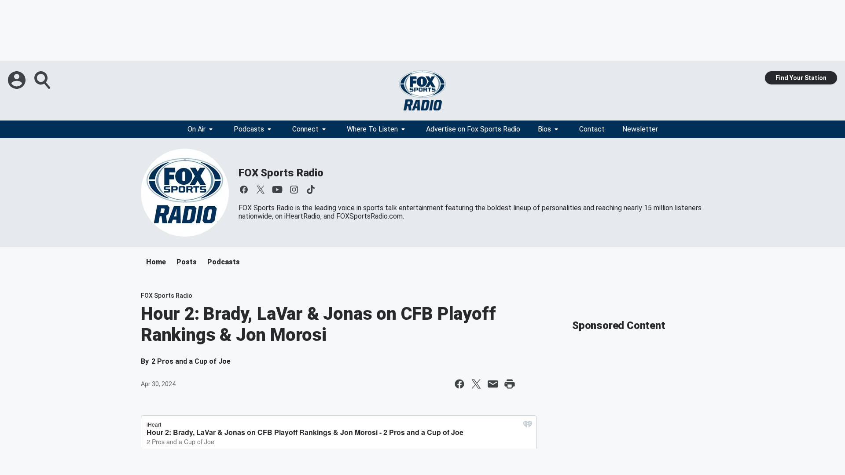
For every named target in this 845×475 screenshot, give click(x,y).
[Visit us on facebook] (244, 189)
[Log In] (17, 80)
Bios (544, 129)
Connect (305, 129)
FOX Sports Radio (281, 173)
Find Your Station (801, 77)
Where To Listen (372, 129)
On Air (196, 129)
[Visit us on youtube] (277, 189)
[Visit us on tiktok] (310, 189)
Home (156, 262)
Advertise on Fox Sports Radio (473, 129)
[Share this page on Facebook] (459, 384)
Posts (186, 262)
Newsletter (640, 129)
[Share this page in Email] (493, 384)
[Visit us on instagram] (294, 189)
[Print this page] (509, 384)
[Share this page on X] (476, 384)
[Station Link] (422, 91)
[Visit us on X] (260, 189)
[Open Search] (43, 80)
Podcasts (249, 129)
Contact (592, 129)
